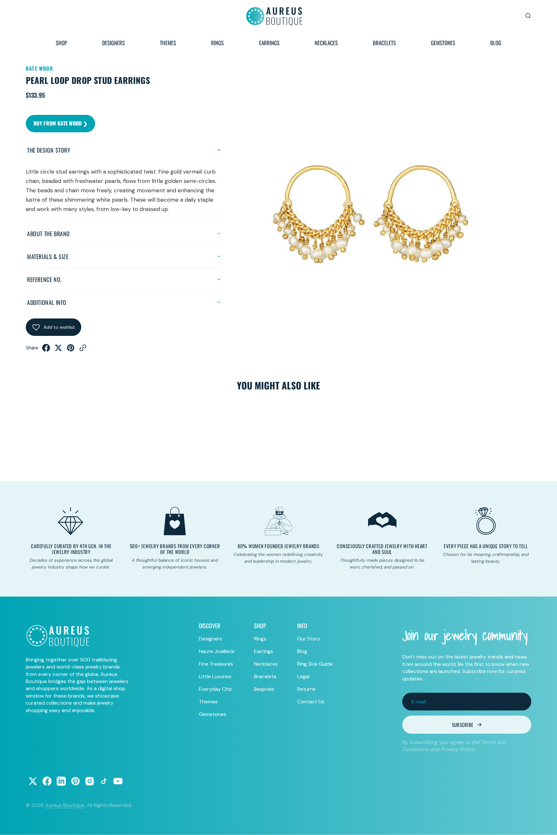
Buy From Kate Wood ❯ (60, 123)
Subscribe (463, 724)
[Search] (528, 15)
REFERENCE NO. (44, 279)
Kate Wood (39, 68)
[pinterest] (70, 350)
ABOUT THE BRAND (48, 233)
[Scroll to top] (546, 824)
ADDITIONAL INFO (46, 302)
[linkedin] (61, 781)
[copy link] (83, 350)
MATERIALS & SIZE (48, 256)
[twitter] (58, 350)
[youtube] (118, 781)
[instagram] (90, 781)
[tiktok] (104, 781)
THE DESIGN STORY (49, 150)
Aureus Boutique (64, 805)
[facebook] (46, 350)
